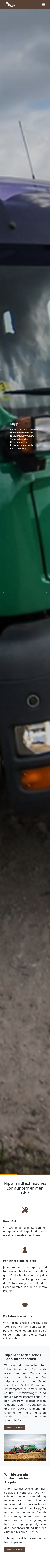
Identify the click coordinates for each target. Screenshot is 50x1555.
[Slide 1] (25, 1174)
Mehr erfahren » (15, 1427)
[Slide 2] (41, 1174)
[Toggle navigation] (43, 4)
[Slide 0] (8, 1174)
